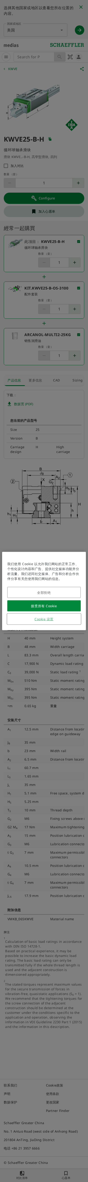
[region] (44, 591)
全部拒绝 (44, 592)
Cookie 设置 (44, 619)
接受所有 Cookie (44, 606)
